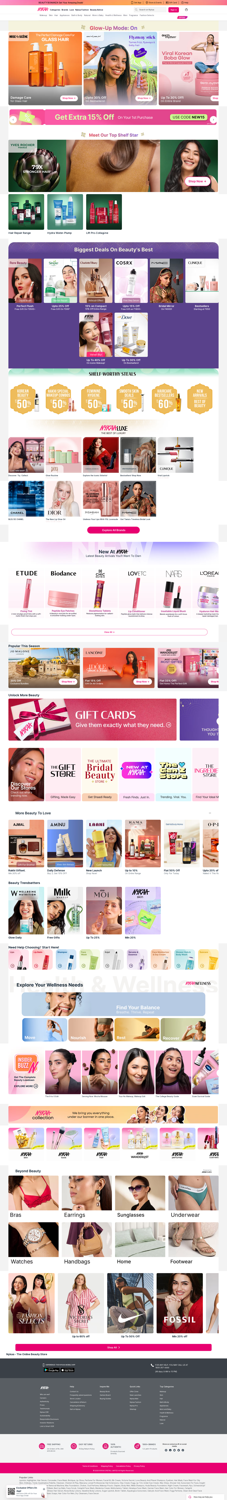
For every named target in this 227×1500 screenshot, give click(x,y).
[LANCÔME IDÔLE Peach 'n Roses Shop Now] (118, 668)
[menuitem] (182, 17)
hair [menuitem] (56, 15)
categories (55, 10)
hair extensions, (112, 1483)
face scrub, (71, 1488)
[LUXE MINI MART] (26, 455)
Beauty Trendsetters (24, 883)
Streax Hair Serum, (55, 1491)
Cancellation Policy (123, 1466)
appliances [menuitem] (65, 15)
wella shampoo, (138, 1485)
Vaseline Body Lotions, (91, 1491)
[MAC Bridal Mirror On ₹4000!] (166, 281)
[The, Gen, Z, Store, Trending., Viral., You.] (173, 774)
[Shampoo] (66, 959)
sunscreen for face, (190, 1483)
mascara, (83, 1483)
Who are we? (45, 1394)
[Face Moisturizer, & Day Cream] (161, 959)
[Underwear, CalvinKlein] (193, 1197)
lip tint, (139, 1483)
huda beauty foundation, (156, 1485)
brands (65, 10)
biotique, (72, 1480)
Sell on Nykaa (75, 1409)
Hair (161, 1399)
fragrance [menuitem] (133, 15)
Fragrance (164, 1416)
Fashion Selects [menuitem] (147, 15)
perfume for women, (94, 1480)
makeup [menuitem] (43, 15)
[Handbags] (87, 1244)
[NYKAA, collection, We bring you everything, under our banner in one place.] (113, 1114)
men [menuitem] (125, 15)
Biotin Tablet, (121, 1491)
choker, (83, 1485)
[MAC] (138, 499)
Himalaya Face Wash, (138, 1488)
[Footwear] (193, 1244)
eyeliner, (170, 1480)
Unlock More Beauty (23, 695)
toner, (35, 1483)
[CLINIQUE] (175, 455)
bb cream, (116, 1480)
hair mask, (178, 1480)
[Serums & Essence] (137, 959)
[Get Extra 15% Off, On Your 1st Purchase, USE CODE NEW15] (113, 117)
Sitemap (133, 1409)
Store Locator (75, 1399)
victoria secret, (128, 1480)
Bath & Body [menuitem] (76, 15)
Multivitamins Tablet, (119, 1488)
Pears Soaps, (52, 1493)
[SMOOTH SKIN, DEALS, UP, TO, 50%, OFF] (131, 398)
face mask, (62, 1480)
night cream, (173, 1485)
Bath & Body (164, 1402)
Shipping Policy (107, 1466)
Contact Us (74, 1392)
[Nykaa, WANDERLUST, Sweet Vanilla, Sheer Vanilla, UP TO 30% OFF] (140, 1143)
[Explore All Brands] (113, 533)
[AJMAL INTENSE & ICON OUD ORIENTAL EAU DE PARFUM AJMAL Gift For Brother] (26, 843)
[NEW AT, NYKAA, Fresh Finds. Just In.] (136, 774)
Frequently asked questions (81, 1395)
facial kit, (107, 1480)
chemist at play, (72, 1483)
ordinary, (28, 1483)
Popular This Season (24, 646)
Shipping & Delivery (77, 1406)
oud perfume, (93, 1485)
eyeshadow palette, (47, 1483)
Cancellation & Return (78, 1402)
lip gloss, (80, 1480)
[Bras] (33, 1197)
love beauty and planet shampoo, (150, 1480)
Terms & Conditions (90, 1466)
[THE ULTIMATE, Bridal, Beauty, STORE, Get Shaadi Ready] (100, 774)
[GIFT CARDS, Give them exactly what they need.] (92, 720)
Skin (161, 1395)
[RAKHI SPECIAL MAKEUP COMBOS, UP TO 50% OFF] (60, 398)
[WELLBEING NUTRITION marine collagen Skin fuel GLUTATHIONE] (26, 910)
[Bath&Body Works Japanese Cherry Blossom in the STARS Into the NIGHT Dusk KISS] (182, 843)
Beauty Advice (96, 10)
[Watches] (33, 1244)
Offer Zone (134, 1392)
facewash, (184, 1485)
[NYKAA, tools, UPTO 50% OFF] (64, 1143)
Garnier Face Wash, (156, 1488)
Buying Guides (105, 1399)
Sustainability (45, 1416)
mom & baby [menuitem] (98, 15)
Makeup (163, 1392)
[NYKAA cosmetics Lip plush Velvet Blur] (95, 335)
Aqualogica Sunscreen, (137, 1491)
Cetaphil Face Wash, (86, 1488)
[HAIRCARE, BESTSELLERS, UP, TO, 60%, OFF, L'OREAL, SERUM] (166, 398)
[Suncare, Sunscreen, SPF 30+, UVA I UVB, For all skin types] (208, 959)
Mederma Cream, (102, 1488)
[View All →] (113, 634)
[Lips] (18, 959)
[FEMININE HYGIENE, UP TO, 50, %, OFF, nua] (95, 398)
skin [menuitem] (51, 15)
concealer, (52, 1480)
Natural (162, 1420)
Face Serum (93, 1493)
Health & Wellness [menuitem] (113, 15)
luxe (71, 10)
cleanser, (60, 1483)
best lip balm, (60, 1488)
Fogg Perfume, (176, 1491)
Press (42, 1405)
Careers (43, 1398)
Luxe (161, 1423)
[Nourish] (87, 1030)
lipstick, (22, 1480)
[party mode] (113, 26)
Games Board (105, 1395)
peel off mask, (47, 1488)
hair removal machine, (55, 1485)
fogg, (133, 1483)
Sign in (174, 10)
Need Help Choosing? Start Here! (33, 947)
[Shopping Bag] (186, 10)
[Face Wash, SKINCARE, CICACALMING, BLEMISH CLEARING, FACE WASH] (89, 959)
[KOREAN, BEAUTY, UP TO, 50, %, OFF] (25, 398)
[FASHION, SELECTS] (31, 1303)
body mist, (125, 1485)
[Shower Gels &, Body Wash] (184, 959)
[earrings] (87, 1197)
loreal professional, (96, 1483)
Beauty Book (105, 1392)
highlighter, (32, 1480)
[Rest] (139, 1030)
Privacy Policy (139, 1466)
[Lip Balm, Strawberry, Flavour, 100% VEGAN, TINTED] (42, 959)
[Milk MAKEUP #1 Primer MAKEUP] (65, 910)
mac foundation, (72, 1485)
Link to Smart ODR (47, 1426)
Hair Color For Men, (66, 1493)
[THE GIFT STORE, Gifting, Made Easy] (63, 774)
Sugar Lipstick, (108, 1491)
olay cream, (125, 1483)
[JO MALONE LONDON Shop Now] (44, 668)
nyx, (191, 1485)
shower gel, (175, 1483)
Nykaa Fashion (82, 10)
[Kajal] (113, 959)
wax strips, (164, 1483)
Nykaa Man (134, 1399)
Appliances (164, 1406)
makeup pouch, (106, 1485)
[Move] (36, 1030)
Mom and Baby (165, 1409)
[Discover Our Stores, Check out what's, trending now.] (26, 774)
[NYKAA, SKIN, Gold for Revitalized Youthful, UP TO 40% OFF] (26, 1143)
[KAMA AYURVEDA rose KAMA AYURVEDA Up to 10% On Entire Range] (143, 843)
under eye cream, (151, 1483)
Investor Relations (47, 1423)
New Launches (135, 1395)
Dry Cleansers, (81, 1493)
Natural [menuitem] (87, 15)
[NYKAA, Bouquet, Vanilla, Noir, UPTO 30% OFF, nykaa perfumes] (177, 1143)
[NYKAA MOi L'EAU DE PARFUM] (104, 910)
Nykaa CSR (44, 1412)
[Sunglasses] (140, 1197)
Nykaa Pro (134, 1406)
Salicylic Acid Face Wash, (158, 1491)
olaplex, (117, 1485)
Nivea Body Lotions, (72, 1491)
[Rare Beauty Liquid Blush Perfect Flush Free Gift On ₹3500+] (25, 281)
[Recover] (190, 1030)
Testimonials (45, 1409)
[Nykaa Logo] (43, 9)
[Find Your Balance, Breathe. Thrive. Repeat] (139, 1005)
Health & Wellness (166, 1413)
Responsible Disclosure (49, 1419)
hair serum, (42, 1480)
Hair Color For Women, (174, 1488)
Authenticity (44, 1401)
